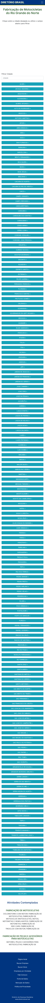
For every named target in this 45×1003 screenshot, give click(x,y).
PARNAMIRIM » (22, 552)
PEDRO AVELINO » (22, 586)
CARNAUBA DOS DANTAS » (22, 216)
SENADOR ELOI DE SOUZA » (22, 767)
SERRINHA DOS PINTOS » (23, 801)
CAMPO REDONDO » (22, 201)
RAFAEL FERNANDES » (22, 625)
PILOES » (22, 601)
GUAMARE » (22, 323)
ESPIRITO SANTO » (22, 269)
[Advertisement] (22, 48)
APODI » (22, 123)
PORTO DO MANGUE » (22, 616)
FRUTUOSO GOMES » (22, 299)
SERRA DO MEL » (22, 786)
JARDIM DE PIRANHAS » (22, 377)
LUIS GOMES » (22, 450)
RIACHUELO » (22, 645)
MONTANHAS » (22, 489)
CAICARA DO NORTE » (22, 181)
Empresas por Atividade (22, 971)
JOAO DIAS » (22, 391)
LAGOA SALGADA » (22, 430)
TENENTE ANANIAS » (22, 830)
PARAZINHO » (22, 542)
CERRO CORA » (22, 230)
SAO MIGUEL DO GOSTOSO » (22, 738)
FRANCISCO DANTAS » (23, 294)
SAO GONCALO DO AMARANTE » (22, 708)
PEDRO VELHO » (22, 591)
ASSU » (22, 138)
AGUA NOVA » (22, 94)
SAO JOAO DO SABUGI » (22, 713)
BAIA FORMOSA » (22, 142)
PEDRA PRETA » (22, 581)
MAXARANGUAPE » (22, 479)
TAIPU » (22, 820)
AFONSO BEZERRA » (22, 89)
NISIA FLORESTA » (22, 513)
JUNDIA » (22, 406)
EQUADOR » (22, 264)
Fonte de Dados (22, 979)
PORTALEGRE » (22, 611)
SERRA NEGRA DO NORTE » (22, 791)
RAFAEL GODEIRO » (22, 630)
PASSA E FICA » (22, 557)
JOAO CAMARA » (22, 386)
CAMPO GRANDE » (22, 196)
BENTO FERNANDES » (22, 157)
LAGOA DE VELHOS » (22, 420)
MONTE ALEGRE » (22, 494)
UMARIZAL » (22, 864)
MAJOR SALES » (22, 464)
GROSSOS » (22, 318)
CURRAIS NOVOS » (22, 250)
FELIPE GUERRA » (22, 279)
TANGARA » (23, 825)
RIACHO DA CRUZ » (22, 635)
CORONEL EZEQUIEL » (22, 235)
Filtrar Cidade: (7, 74)
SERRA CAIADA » (22, 777)
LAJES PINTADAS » (22, 440)
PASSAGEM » (22, 562)
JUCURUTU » (22, 401)
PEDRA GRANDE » (22, 577)
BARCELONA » (22, 152)
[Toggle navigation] (42, 2)
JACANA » (22, 352)
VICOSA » (22, 889)
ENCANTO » (22, 260)
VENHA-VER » (22, 879)
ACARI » (22, 84)
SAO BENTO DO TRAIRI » (22, 694)
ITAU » (22, 347)
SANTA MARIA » (22, 669)
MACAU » (22, 460)
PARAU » (23, 538)
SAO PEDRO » (22, 747)
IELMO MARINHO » (22, 328)
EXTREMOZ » (22, 274)
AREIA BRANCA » (22, 128)
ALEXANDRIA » (22, 99)
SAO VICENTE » (22, 762)
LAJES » (22, 435)
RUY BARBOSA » (22, 660)
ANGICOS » (22, 113)
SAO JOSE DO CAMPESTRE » (22, 723)
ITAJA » (22, 342)
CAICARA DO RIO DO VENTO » (22, 186)
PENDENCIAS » (22, 596)
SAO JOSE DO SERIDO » (22, 728)
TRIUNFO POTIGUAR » (22, 860)
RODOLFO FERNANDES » (22, 655)
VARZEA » (22, 874)
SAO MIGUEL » (22, 733)
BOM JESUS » (22, 172)
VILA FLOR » (22, 894)
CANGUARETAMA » (22, 206)
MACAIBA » (22, 455)
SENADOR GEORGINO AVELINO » (22, 772)
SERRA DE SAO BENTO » (22, 781)
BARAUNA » (22, 147)
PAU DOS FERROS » (22, 572)
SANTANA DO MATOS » (22, 674)
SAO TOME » (22, 757)
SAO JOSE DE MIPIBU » (22, 718)
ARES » (22, 133)
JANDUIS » (22, 362)
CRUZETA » (22, 245)
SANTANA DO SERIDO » (22, 679)
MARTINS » (22, 474)
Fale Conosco (22, 975)
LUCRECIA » (22, 445)
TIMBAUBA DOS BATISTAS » (22, 850)
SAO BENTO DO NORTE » (22, 689)
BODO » (22, 167)
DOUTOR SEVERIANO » (22, 255)
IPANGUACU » (22, 333)
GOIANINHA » (22, 308)
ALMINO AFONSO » (22, 103)
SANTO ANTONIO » (22, 684)
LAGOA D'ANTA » (22, 411)
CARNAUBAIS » (22, 220)
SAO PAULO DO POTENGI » (22, 742)
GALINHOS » (22, 303)
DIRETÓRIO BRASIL (12, 2)
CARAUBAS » (22, 211)
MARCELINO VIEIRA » (22, 469)
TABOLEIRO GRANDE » (22, 816)
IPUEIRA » (22, 338)
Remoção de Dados (23, 983)
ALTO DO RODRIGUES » (22, 108)
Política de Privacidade (22, 986)
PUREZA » (22, 620)
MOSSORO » (22, 503)
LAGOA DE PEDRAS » (22, 416)
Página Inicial (22, 959)
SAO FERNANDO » (22, 699)
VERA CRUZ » (22, 884)
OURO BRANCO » (22, 528)
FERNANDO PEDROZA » (22, 284)
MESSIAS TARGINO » (22, 484)
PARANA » (22, 533)
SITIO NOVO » (23, 811)
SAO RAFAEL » (23, 752)
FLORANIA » (22, 289)
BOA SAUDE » (22, 162)
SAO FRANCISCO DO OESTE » (22, 703)
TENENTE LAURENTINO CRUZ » (22, 835)
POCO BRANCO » (22, 606)
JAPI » (22, 367)
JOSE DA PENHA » (22, 396)
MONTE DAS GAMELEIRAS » (22, 499)
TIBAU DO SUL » (22, 845)
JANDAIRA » (22, 357)
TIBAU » (22, 840)
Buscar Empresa (22, 963)
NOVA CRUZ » (22, 518)
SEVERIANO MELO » (23, 806)
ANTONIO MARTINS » (22, 118)
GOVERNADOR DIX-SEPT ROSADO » (22, 313)
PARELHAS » (22, 547)
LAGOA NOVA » (22, 425)
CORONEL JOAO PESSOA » (22, 240)
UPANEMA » (22, 869)
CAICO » (22, 191)
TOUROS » (22, 855)
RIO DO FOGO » (22, 650)
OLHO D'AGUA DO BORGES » (23, 523)
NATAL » (22, 508)
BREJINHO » (22, 177)
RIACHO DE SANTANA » (22, 640)
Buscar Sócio (22, 967)
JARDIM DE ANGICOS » (22, 372)
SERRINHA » (22, 796)
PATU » (22, 567)
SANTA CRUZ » (22, 664)
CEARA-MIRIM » (22, 225)
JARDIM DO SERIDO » (22, 381)
